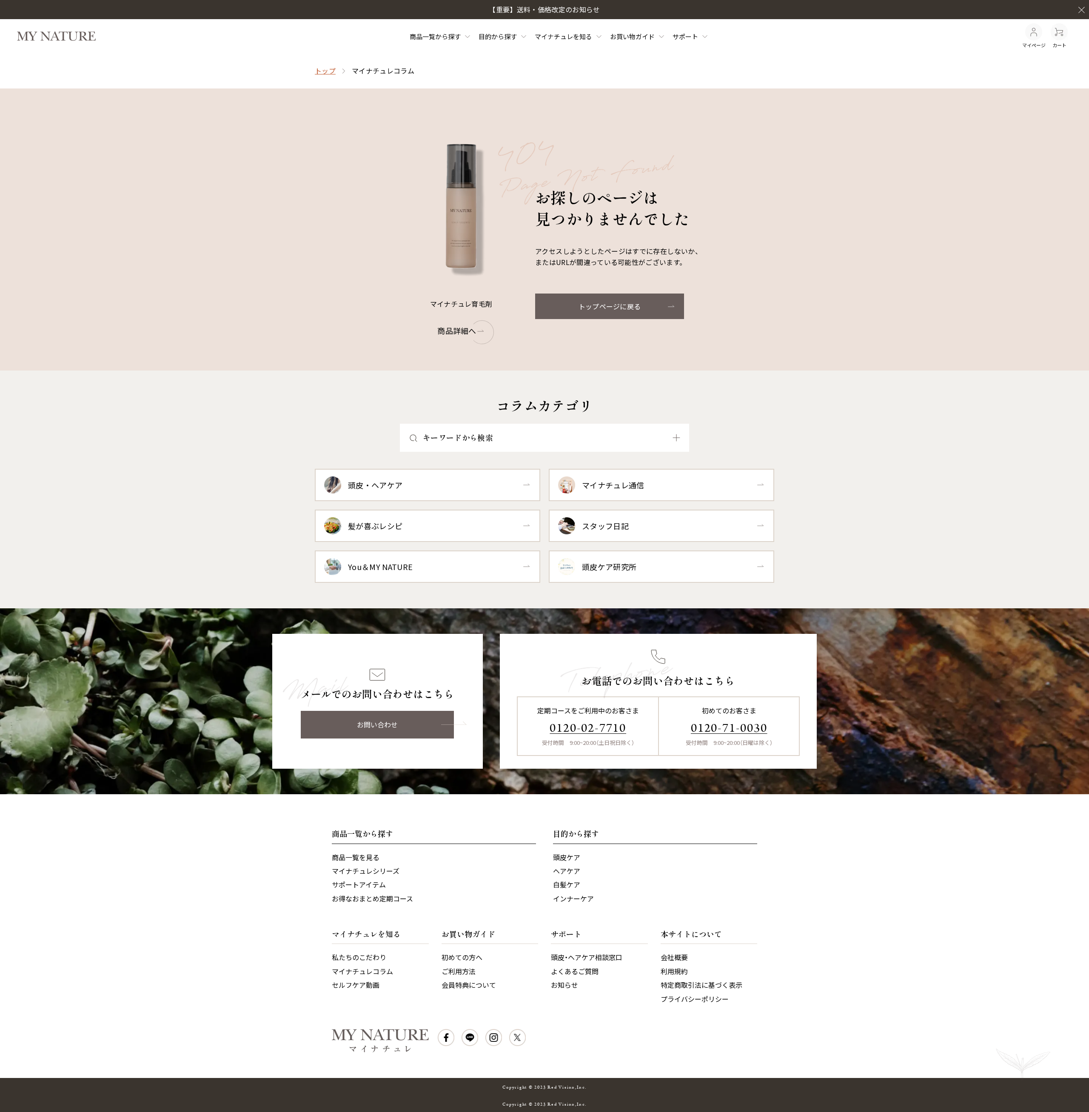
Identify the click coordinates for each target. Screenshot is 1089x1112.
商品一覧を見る (355, 857)
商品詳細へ (456, 330)
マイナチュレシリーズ (365, 870)
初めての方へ (462, 957)
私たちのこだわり (359, 957)
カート (1059, 45)
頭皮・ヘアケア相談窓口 (586, 957)
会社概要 (674, 957)
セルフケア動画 (355, 984)
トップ (325, 71)
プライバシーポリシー (695, 999)
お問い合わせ (377, 724)
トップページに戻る (610, 306)
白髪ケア (566, 884)
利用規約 (674, 971)
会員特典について (469, 984)
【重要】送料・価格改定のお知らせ (544, 9)
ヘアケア (566, 870)
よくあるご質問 (575, 971)
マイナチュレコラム (362, 971)
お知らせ (564, 984)
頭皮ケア (566, 857)
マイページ (1034, 45)
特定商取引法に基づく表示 (701, 984)
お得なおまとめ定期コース (372, 898)
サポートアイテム (359, 884)
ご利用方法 (459, 971)
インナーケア (573, 898)
